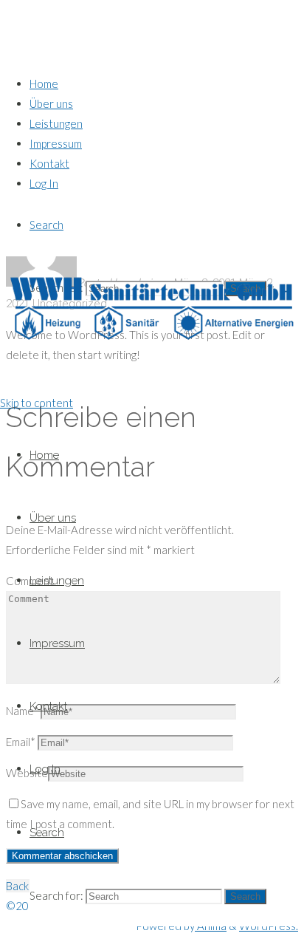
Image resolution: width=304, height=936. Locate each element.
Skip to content (36, 402)
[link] (46, 224)
